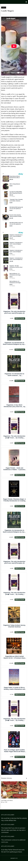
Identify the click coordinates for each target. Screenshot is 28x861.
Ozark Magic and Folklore (7, 800)
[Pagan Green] (2, 1)
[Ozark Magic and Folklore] (14, 798)
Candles (4, 7)
